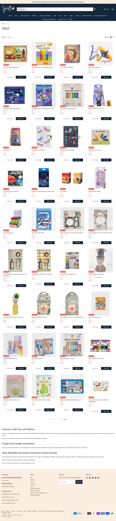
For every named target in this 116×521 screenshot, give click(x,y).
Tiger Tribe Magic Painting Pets (11, 67)
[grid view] (111, 37)
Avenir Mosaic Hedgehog (66, 67)
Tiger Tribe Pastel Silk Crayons (68, 108)
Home (3, 23)
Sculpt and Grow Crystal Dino (11, 191)
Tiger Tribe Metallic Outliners (67, 358)
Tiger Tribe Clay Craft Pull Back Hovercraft (43, 108)
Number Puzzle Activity (95, 317)
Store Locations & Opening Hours (38, 492)
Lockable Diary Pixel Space (67, 150)
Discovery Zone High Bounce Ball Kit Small (43, 191)
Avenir (61, 68)
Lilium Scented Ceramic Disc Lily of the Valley (100, 232)
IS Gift (33, 193)
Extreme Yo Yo (7, 150)
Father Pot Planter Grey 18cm (96, 274)
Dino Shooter (63, 191)
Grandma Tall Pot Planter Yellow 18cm (13, 317)
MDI (89, 110)
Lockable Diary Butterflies (38, 150)
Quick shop (9, 77)
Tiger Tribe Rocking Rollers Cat (11, 400)
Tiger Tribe (5, 68)
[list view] (113, 37)
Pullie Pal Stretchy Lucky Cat (96, 108)
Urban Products (6, 277)
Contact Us (33, 484)
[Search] (95, 9)
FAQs (31, 486)
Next (64, 419)
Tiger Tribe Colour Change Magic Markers (42, 67)
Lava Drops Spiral (8, 232)
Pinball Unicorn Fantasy (95, 191)
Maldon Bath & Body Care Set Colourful (42, 274)
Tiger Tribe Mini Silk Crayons (96, 358)
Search (32, 482)
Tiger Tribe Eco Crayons (95, 150)
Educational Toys (63, 275)
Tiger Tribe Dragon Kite (94, 67)
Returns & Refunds (35, 488)
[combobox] (60, 9)
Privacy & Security (34, 490)
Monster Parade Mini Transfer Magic (41, 400)
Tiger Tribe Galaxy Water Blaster (11, 108)
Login (107, 9)
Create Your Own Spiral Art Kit (68, 274)
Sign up (79, 482)
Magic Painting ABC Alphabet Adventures (70, 400)
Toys (4, 151)
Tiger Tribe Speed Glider (38, 232)
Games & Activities (7, 193)
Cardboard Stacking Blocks (10, 358)
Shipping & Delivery (35, 495)
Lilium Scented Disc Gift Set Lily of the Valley (71, 232)
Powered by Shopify (6, 516)
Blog (31, 477)
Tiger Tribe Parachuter (37, 358)
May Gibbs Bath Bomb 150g (39, 317)
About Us (32, 479)
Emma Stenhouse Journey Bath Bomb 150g (71, 317)
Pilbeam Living (63, 234)
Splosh (90, 318)
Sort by (4, 37)
